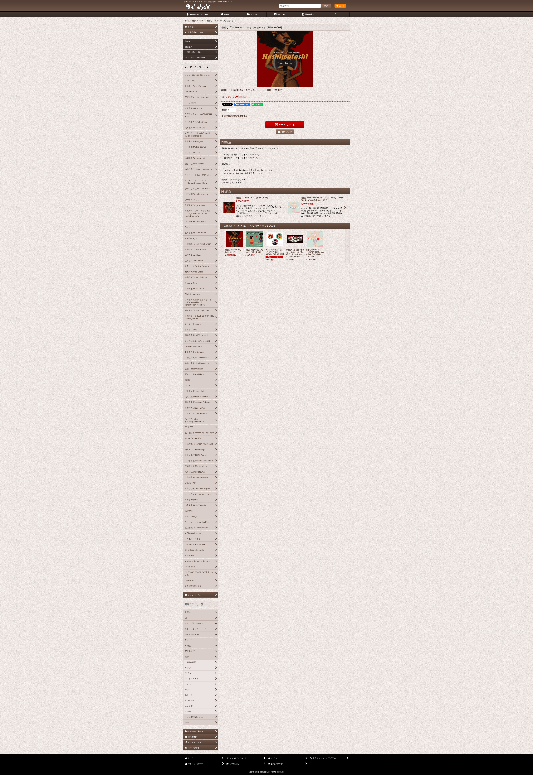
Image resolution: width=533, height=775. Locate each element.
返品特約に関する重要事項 (235, 116)
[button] (336, 14)
